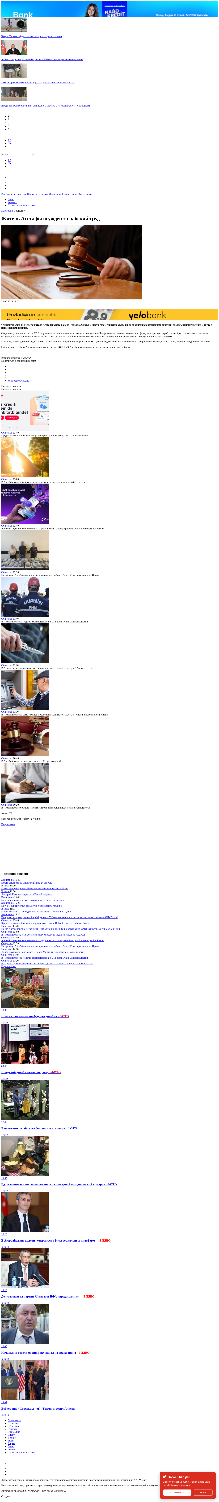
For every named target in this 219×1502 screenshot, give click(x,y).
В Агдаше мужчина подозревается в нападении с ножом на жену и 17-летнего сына (47, 963)
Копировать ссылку (19, 380)
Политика (21, 194)
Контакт (12, 202)
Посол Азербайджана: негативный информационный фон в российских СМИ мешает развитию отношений (60, 929)
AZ (9, 140)
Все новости (8, 194)
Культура (44, 194)
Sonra (203, 1492)
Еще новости (8, 966)
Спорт (66, 194)
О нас (11, 199)
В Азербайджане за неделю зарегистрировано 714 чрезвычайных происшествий (45, 957)
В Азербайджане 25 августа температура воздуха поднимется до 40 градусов (43, 934)
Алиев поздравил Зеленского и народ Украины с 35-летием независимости (42, 952)
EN (9, 143)
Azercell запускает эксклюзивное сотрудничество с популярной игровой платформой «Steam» (52, 940)
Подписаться (8, 824)
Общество (33, 194)
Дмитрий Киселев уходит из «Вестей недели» (26, 894)
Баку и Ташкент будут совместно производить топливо (31, 905)
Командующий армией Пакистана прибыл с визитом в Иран (34, 888)
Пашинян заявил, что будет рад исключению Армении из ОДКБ (36, 911)
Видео (88, 194)
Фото (81, 194)
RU (9, 146)
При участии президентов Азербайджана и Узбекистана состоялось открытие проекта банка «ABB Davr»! (59, 917)
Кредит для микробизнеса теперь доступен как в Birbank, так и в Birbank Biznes (44, 923)
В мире (74, 194)
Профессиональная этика (21, 205)
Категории (7, 210)
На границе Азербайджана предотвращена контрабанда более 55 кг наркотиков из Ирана (50, 946)
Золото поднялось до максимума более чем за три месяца (32, 900)
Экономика (55, 194)
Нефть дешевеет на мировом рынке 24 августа (26, 882)
